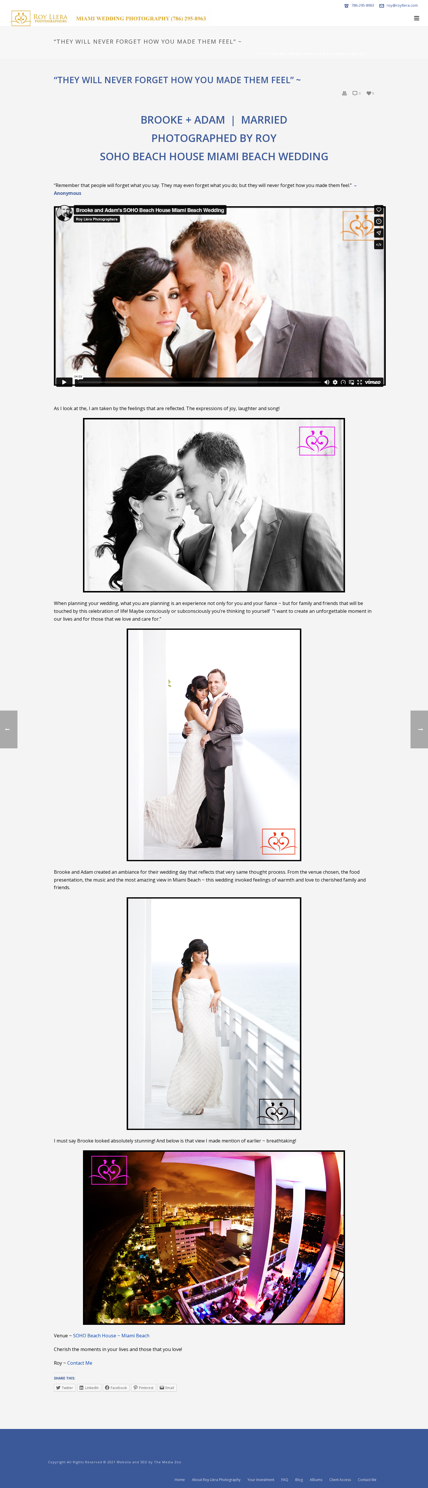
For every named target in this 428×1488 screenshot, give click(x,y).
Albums (316, 1480)
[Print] (344, 93)
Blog (299, 1480)
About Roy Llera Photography (216, 1480)
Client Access (340, 1480)
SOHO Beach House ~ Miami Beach (111, 1335)
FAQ (284, 1480)
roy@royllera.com (402, 5)
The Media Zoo (167, 1462)
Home (258, 54)
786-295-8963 (362, 5)
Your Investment (260, 1480)
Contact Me (79, 1363)
